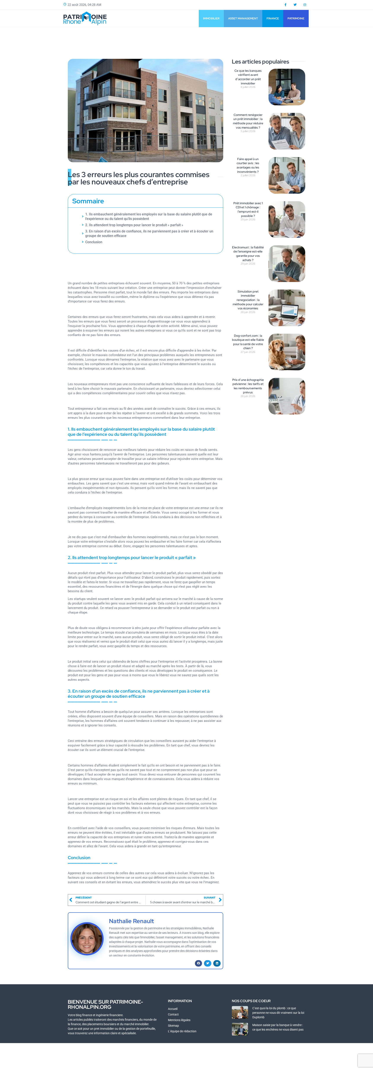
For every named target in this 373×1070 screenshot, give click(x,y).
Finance (273, 18)
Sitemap (173, 1025)
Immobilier (211, 18)
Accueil (172, 1009)
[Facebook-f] (285, 5)
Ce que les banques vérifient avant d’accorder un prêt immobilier (248, 77)
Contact (173, 1014)
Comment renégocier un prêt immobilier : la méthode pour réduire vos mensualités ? (248, 121)
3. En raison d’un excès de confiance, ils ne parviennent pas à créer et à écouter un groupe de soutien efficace (149, 233)
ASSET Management (243, 18)
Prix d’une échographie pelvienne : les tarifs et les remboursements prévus (248, 386)
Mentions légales (179, 1020)
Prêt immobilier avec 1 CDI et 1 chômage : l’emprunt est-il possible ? (248, 209)
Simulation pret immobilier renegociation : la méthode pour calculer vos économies (248, 300)
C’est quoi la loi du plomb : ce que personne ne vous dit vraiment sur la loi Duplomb (278, 1012)
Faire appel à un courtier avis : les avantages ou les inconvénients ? (248, 165)
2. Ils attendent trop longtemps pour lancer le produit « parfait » (134, 225)
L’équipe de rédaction (182, 1031)
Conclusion (93, 242)
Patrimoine (296, 18)
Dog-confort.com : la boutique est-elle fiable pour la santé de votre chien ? (248, 342)
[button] (198, 963)
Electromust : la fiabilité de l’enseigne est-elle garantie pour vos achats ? (248, 253)
